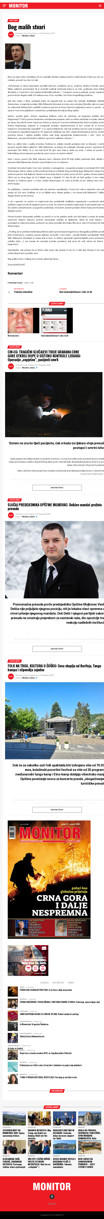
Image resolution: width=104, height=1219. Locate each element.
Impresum (52, 1203)
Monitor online (28, 36)
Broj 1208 (29, 283)
